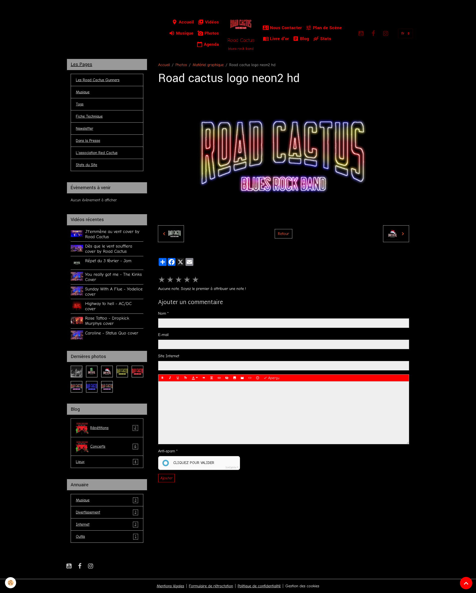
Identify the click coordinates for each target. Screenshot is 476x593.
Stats (325, 39)
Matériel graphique (208, 65)
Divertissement (106, 512)
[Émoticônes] (258, 378)
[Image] (234, 378)
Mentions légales (170, 586)
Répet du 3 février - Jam (108, 260)
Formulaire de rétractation (211, 586)
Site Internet (168, 356)
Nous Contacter (285, 28)
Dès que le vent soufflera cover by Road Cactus (108, 249)
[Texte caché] (227, 378)
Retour (283, 234)
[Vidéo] (242, 378)
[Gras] (162, 378)
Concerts (113, 446)
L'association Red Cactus (97, 153)
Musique (184, 33)
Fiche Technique (89, 116)
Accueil (186, 22)
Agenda (211, 44)
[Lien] (219, 378)
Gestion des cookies (302, 586)
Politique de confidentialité (259, 586)
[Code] (250, 378)
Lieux (106, 462)
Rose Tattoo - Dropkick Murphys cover (107, 321)
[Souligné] (178, 378)
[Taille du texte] (185, 378)
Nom (162, 313)
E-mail (163, 335)
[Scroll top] (466, 583)
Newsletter (84, 128)
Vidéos (211, 22)
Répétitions (113, 428)
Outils (106, 536)
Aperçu (273, 378)
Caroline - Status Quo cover (111, 333)
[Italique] (170, 378)
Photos (211, 33)
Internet (106, 524)
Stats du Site (86, 165)
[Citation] (204, 378)
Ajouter (166, 478)
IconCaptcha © (232, 467)
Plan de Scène (327, 28)
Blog (304, 39)
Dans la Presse (88, 140)
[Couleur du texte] (194, 378)
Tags (80, 104)
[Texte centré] (211, 378)
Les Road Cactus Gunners (97, 80)
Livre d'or (279, 39)
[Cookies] (10, 582)
